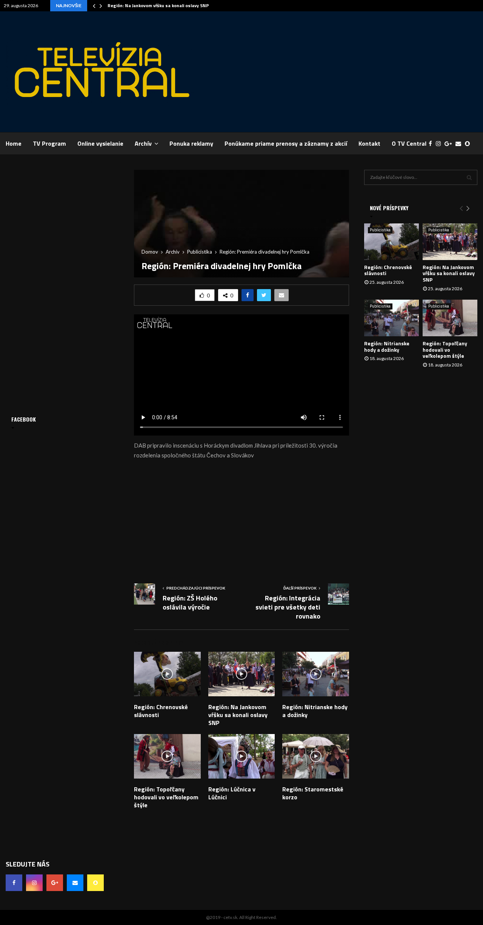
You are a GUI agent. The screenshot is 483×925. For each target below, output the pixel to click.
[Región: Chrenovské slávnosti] (391, 241)
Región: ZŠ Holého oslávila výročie (190, 602)
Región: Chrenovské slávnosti (161, 710)
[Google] (450, 143)
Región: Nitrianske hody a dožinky (315, 710)
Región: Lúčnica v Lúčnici (231, 793)
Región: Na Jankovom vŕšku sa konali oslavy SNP (158, 5)
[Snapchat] (469, 143)
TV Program (49, 143)
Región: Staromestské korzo (312, 793)
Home (14, 143)
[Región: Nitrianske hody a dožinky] (391, 318)
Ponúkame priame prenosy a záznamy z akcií (286, 143)
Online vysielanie (100, 143)
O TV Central (409, 143)
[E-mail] (460, 143)
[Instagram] (440, 143)
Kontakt (369, 143)
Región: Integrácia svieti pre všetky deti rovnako (287, 607)
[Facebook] (432, 143)
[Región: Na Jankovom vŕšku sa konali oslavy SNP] (450, 241)
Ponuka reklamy (191, 143)
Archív (143, 143)
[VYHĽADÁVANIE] (469, 177)
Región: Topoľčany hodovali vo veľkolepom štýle (166, 797)
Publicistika (380, 230)
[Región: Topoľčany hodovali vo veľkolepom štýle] (450, 318)
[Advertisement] (340, 72)
